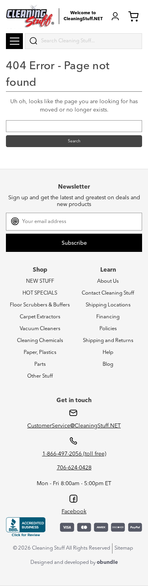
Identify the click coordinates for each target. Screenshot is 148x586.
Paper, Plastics (40, 352)
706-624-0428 (74, 468)
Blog (108, 364)
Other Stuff (40, 376)
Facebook (74, 511)
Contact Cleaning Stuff (108, 293)
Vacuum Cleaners (40, 328)
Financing (108, 316)
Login (115, 16)
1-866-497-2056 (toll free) (74, 454)
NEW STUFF (40, 281)
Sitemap (123, 548)
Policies (108, 328)
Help (108, 352)
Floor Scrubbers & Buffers (40, 305)
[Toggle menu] (14, 41)
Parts (40, 364)
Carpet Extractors (40, 316)
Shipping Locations (108, 305)
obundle (107, 562)
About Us (108, 281)
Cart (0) (135, 16)
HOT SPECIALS (39, 293)
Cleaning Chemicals (40, 340)
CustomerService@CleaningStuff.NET (74, 426)
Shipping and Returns (108, 340)
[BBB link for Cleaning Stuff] (25, 527)
